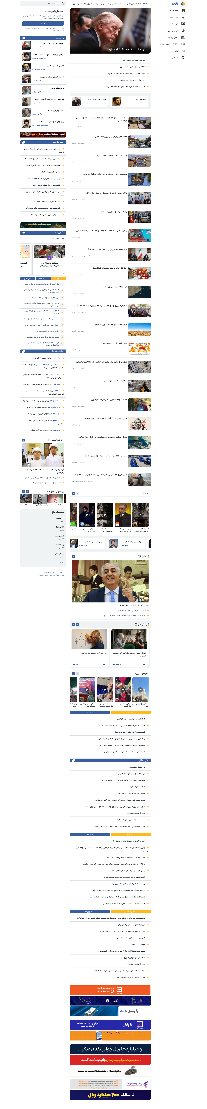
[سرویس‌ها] (73, 3)
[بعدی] (73, 493)
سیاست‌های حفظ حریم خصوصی (34, 29)
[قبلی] (77, 493)
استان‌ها (79, 3)
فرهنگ (96, 3)
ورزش (103, 3)
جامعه (145, 3)
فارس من (59, 232)
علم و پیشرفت (113, 3)
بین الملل (130, 3)
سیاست (122, 3)
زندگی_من (142, 624)
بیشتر (62, 562)
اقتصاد (138, 3)
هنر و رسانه (88, 3)
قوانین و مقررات (60, 30)
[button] (147, 493)
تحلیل (144, 556)
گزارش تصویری (56, 440)
